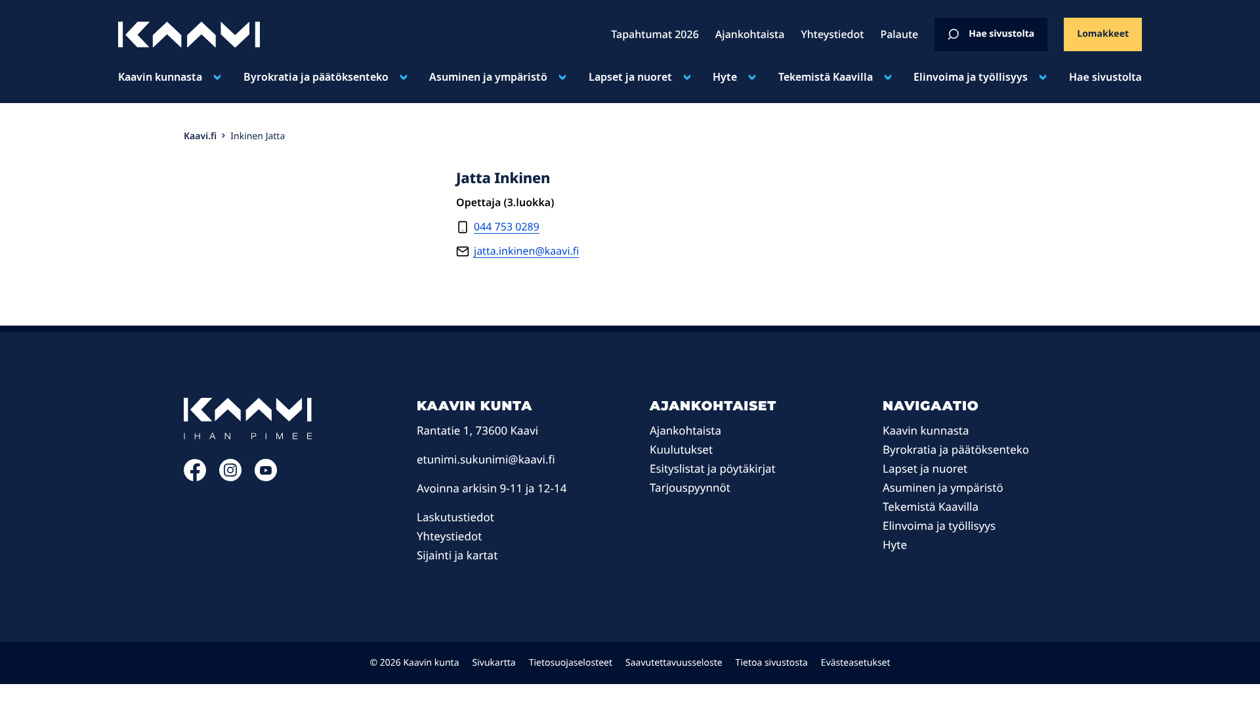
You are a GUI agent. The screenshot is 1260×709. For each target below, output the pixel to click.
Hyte (725, 77)
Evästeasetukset (856, 662)
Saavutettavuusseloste (674, 662)
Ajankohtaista (685, 430)
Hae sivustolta (1001, 34)
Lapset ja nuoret (630, 77)
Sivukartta (494, 662)
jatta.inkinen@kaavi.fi (526, 251)
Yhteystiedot (449, 536)
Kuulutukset (681, 449)
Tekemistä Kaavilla (825, 77)
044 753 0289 (506, 226)
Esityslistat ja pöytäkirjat (713, 468)
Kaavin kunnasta (160, 77)
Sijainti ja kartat (457, 555)
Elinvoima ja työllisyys (971, 77)
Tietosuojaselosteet (570, 662)
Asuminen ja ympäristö (488, 77)
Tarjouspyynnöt (690, 487)
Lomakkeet (1103, 34)
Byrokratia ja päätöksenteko (315, 77)
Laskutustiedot (455, 517)
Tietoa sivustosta (772, 662)
